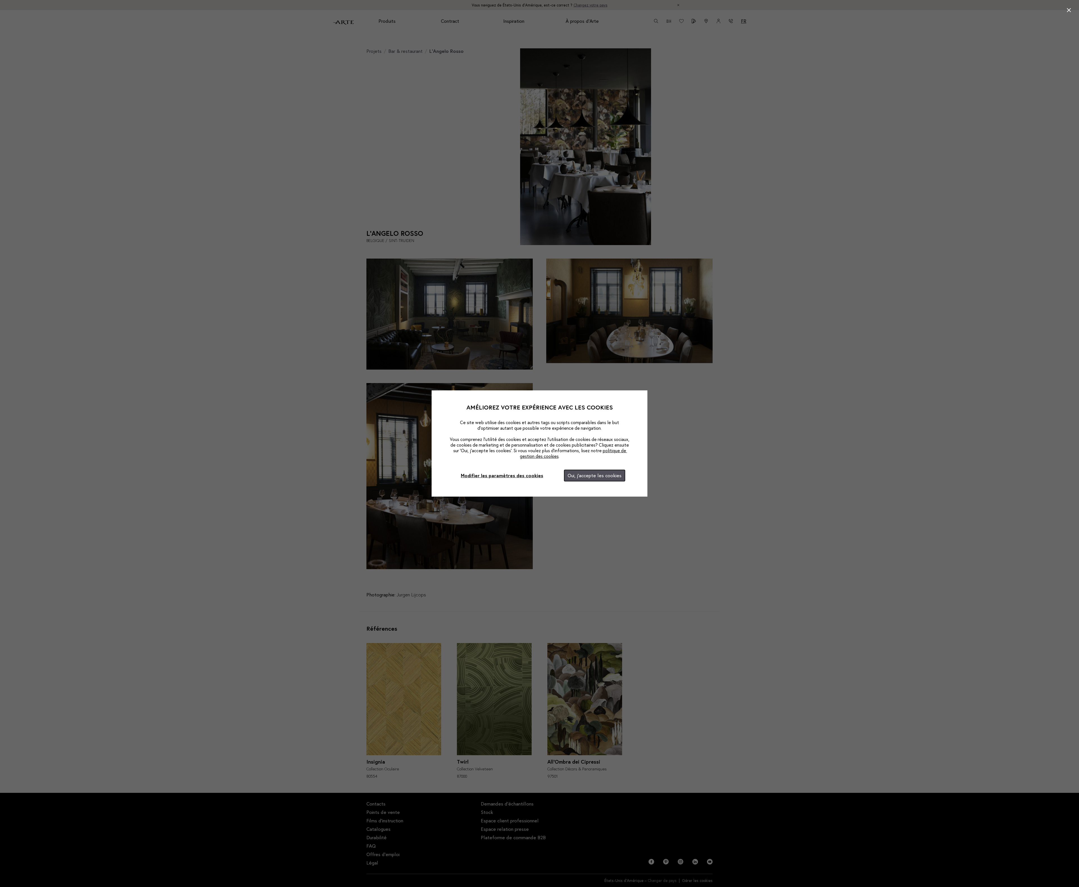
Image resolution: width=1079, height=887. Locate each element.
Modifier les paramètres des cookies (502, 475)
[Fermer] (1069, 10)
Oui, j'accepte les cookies (595, 475)
